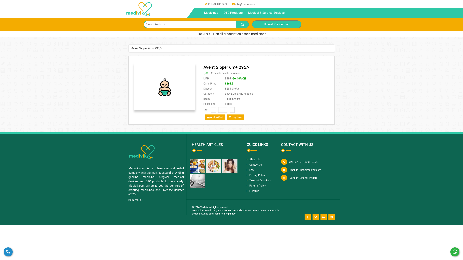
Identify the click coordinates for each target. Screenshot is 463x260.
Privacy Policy (257, 175)
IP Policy (254, 190)
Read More (134, 199)
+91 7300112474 (303, 162)
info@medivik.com (245, 4)
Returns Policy (257, 185)
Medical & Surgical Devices (266, 12)
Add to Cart (216, 117)
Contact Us (255, 164)
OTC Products (233, 12)
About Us (254, 159)
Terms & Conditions (260, 180)
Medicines (211, 12)
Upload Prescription (276, 24)
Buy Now (236, 117)
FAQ (251, 169)
